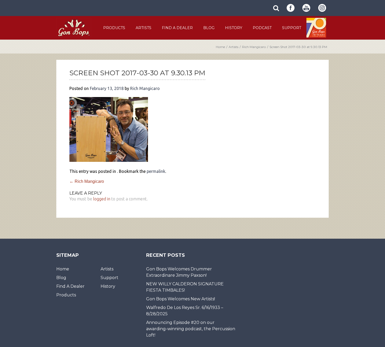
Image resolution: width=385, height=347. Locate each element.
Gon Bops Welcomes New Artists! (180, 298)
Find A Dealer (177, 27)
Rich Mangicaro (254, 47)
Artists (143, 27)
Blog (208, 27)
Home (220, 47)
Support (291, 27)
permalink (156, 171)
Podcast (262, 27)
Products (114, 27)
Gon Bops (73, 27)
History (233, 27)
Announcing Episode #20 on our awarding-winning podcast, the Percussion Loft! (190, 329)
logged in (101, 198)
